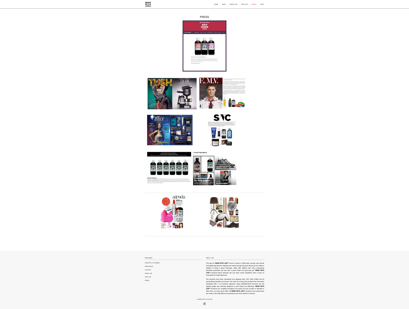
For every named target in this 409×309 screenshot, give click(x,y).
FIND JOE (148, 277)
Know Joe (234, 4)
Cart (262, 4)
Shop (224, 4)
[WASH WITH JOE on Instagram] (204, 304)
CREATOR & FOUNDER (152, 263)
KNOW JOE (148, 273)
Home (216, 4)
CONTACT (148, 270)
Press (254, 4)
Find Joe (244, 4)
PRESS (147, 280)
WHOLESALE (149, 266)
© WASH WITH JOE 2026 (204, 299)
